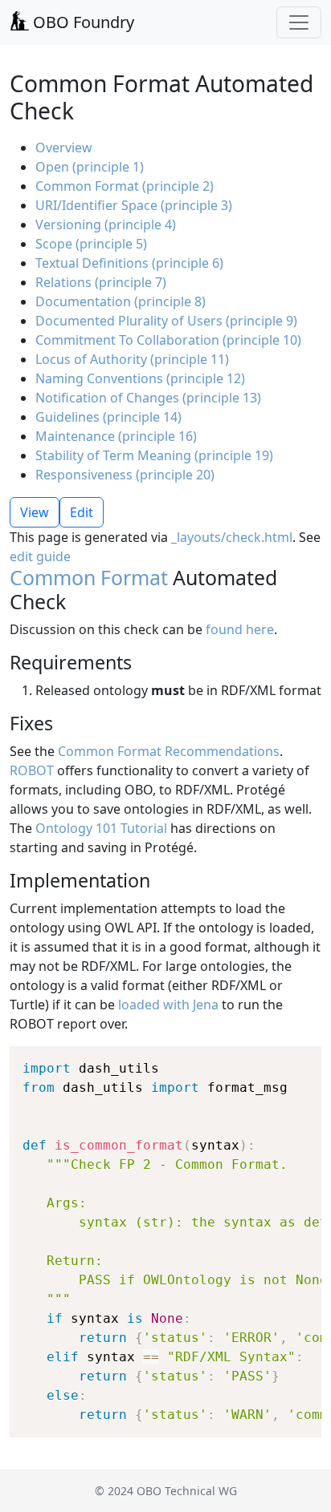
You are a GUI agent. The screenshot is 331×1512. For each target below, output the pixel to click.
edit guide (40, 556)
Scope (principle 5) (91, 244)
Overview (63, 147)
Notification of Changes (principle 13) (148, 397)
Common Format (89, 577)
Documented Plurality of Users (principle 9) (166, 320)
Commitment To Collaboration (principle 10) (168, 340)
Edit (81, 512)
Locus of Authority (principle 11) (132, 359)
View (34, 512)
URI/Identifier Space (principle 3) (133, 205)
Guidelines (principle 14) (108, 417)
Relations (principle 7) (100, 282)
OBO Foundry (81, 22)
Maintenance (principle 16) (116, 436)
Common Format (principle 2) (124, 186)
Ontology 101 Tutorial (101, 828)
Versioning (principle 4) (105, 224)
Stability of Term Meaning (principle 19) (154, 455)
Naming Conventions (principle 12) (140, 378)
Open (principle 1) (89, 167)
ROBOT (32, 770)
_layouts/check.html (231, 537)
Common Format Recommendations (169, 751)
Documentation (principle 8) (120, 301)
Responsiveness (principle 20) (125, 474)
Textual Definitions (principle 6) (129, 263)
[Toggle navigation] (298, 22)
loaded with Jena (168, 1004)
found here (240, 629)
